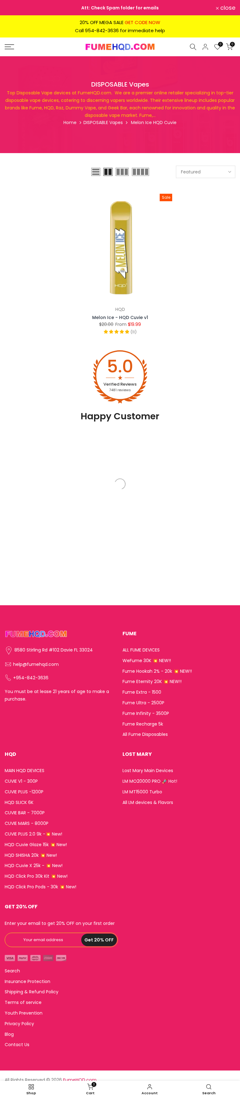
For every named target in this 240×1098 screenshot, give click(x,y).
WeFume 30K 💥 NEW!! (146, 661)
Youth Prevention (23, 1013)
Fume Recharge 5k (142, 724)
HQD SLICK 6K (19, 803)
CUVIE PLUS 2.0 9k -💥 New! (33, 834)
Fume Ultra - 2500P (143, 703)
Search (12, 971)
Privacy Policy (19, 1024)
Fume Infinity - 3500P (145, 713)
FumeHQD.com (80, 1080)
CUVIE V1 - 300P (21, 781)
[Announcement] (120, 7)
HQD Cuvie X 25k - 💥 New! (33, 866)
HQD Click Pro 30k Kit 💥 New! (36, 876)
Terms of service (23, 1003)
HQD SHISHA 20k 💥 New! (31, 855)
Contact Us (17, 1045)
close (16, 8)
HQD (120, 309)
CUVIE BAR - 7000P (25, 813)
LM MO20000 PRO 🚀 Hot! (149, 781)
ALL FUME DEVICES (141, 650)
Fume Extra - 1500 (141, 692)
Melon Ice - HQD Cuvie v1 (120, 317)
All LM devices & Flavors (147, 803)
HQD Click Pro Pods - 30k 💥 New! (40, 887)
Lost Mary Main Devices (147, 771)
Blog (9, 1034)
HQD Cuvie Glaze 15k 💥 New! (36, 845)
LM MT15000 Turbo (142, 792)
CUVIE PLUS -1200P (24, 792)
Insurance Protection (27, 982)
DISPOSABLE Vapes (103, 122)
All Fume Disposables (145, 734)
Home (70, 122)
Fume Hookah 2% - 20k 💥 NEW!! (157, 671)
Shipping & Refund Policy (31, 992)
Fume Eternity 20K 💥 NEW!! (152, 682)
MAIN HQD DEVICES (24, 771)
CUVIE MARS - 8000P (26, 823)
